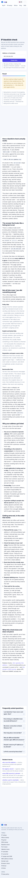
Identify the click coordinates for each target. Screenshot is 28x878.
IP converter (4, 854)
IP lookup (9, 5)
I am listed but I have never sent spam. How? (13, 713)
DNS (25, 5)
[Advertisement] (14, 23)
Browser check (5, 863)
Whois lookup (5, 837)
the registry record (7, 769)
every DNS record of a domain (11, 773)
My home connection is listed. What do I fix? (13, 727)
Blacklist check (5, 844)
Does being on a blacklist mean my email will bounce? (13, 720)
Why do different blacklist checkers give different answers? (14, 739)
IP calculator (4, 851)
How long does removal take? (13, 733)
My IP (3, 5)
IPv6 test (3, 866)
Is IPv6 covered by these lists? (13, 751)
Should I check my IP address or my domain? (13, 746)
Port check (4, 847)
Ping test (3, 840)
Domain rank (4, 861)
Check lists (14, 60)
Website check (5, 849)
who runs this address (9, 762)
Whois (16, 5)
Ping (20, 5)
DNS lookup (4, 842)
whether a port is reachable (10, 780)
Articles (3, 868)
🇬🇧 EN (20, 2)
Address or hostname (8, 53)
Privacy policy (5, 874)
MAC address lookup (7, 858)
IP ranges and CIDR (6, 856)
